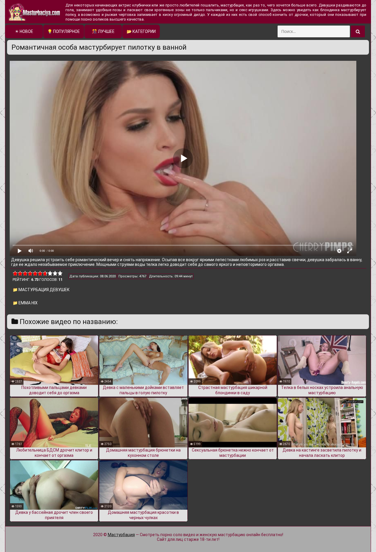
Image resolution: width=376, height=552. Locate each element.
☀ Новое (24, 31)
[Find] (358, 31)
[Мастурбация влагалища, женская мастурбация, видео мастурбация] (34, 12)
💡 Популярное (63, 31)
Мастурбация (121, 534)
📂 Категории (141, 31)
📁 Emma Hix (25, 303)
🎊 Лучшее (103, 31)
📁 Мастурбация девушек (41, 289)
